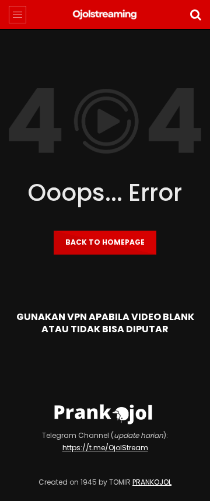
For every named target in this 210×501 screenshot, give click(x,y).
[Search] (195, 14)
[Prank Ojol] (105, 14)
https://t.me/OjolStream (105, 448)
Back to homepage (105, 242)
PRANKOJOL (152, 482)
